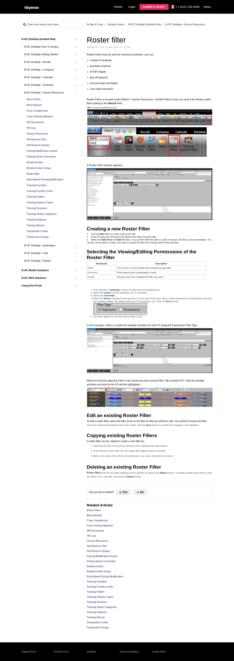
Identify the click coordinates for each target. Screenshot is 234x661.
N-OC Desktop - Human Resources (185, 24)
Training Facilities (37, 185)
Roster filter (33, 173)
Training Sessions (37, 208)
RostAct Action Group (39, 168)
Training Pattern (36, 196)
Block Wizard (34, 105)
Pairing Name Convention (41, 156)
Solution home (115, 24)
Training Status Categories (42, 214)
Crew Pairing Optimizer (40, 116)
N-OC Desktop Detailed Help (144, 24)
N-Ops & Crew (95, 24)
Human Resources (37, 133)
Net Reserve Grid (36, 139)
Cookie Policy (159, 651)
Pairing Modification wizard (42, 151)
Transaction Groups (38, 237)
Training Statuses (36, 219)
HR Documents (35, 122)
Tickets (117, 6)
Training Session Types (40, 202)
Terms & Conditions (129, 651)
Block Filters (34, 99)
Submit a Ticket (154, 7)
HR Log (31, 128)
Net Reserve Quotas (38, 145)
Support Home (28, 651)
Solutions (91, 651)
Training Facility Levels (40, 191)
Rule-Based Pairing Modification (45, 179)
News (207, 6)
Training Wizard (35, 225)
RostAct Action (35, 162)
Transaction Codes (37, 231)
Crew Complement (37, 110)
